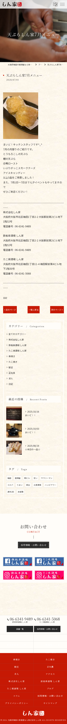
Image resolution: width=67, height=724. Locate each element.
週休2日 (10, 491)
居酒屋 (18, 478)
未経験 (20, 491)
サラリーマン (46, 478)
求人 (11, 378)
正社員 (12, 372)
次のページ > (57, 309)
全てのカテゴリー (17, 334)
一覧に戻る (34, 309)
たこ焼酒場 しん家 (17, 350)
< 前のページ (10, 309)
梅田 (9, 478)
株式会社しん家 (16, 339)
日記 (5, 297)
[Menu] (62, 4)
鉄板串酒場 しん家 (17, 345)
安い (35, 478)
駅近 (11, 367)
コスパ (10, 485)
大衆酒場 (37, 485)
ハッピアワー (50, 485)
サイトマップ (50, 703)
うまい (19, 485)
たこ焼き (13, 361)
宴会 (28, 485)
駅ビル (27, 478)
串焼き (12, 356)
